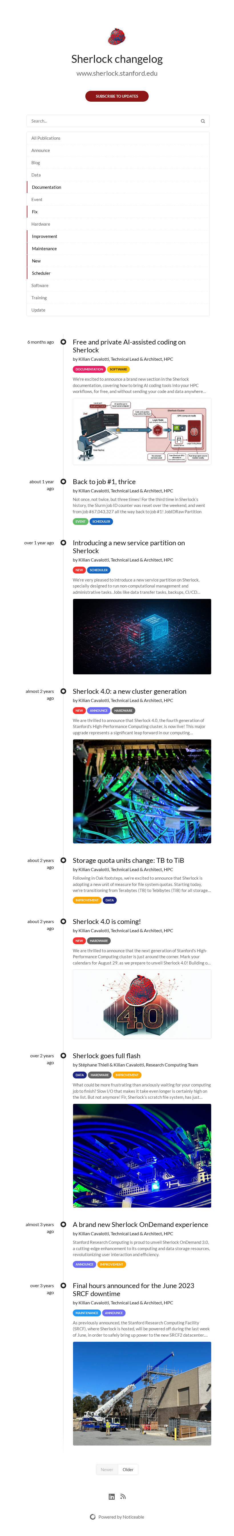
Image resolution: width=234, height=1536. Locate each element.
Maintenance (44, 248)
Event (37, 199)
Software (40, 285)
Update (38, 309)
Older (128, 1469)
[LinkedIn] (114, 1496)
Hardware (40, 223)
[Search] (202, 121)
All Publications (45, 138)
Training (39, 297)
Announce (40, 150)
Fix (35, 211)
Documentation (46, 187)
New (36, 260)
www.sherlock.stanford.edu (117, 73)
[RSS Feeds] (123, 1496)
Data (36, 174)
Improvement (44, 236)
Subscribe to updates (117, 96)
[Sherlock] (117, 37)
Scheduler (41, 273)
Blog (35, 162)
